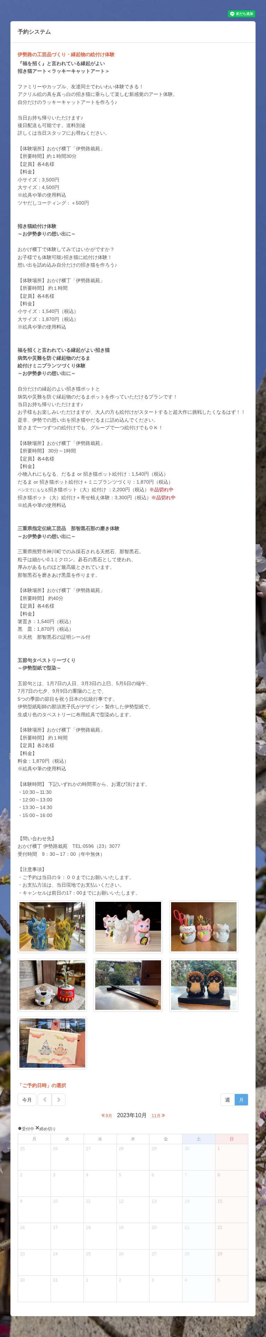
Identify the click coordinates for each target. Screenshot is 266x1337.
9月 (108, 1115)
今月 (27, 1100)
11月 (157, 1115)
